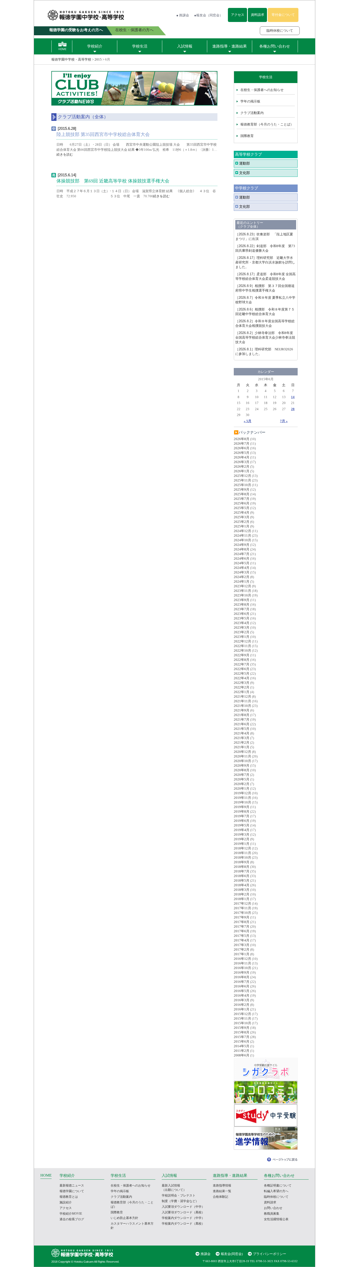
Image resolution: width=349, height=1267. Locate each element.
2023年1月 (241, 637)
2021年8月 (241, 715)
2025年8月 (241, 494)
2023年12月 (242, 586)
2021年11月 (242, 701)
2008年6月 (241, 1055)
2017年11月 (242, 908)
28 (293, 409)
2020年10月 (242, 761)
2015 (98, 59)
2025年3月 (241, 517)
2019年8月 (241, 811)
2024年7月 (241, 554)
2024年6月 (241, 558)
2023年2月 (241, 632)
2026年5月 (241, 453)
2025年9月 (241, 489)
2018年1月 (241, 899)
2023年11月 (242, 591)
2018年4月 (241, 885)
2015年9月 (241, 1028)
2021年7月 (241, 719)
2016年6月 (241, 986)
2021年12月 (242, 696)
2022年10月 (242, 650)
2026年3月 (241, 462)
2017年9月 (241, 917)
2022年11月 (242, 646)
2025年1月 (241, 526)
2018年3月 (241, 890)
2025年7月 (241, 499)
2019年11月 (242, 798)
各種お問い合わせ (274, 46)
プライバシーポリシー (269, 1254)
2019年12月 (242, 793)
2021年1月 (241, 747)
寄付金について (283, 15)
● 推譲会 (182, 15)
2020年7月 (241, 775)
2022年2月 (241, 687)
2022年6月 (241, 669)
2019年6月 (241, 821)
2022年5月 (241, 673)
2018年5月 (241, 880)
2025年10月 (242, 485)
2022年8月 (241, 660)
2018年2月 (241, 894)
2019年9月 (241, 807)
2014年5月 (241, 1046)
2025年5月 (241, 508)
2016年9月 (241, 972)
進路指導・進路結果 (229, 46)
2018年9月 (241, 862)
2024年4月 (241, 568)
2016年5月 (241, 991)
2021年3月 (241, 738)
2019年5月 (241, 825)
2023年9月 (241, 600)
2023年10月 (242, 595)
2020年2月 (241, 784)
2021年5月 (241, 729)
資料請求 (257, 15)
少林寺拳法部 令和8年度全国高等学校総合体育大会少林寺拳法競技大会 (265, 337)
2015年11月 (242, 1018)
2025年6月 (241, 503)
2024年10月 (242, 540)
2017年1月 (241, 954)
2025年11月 (242, 480)
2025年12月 (242, 476)
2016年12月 (242, 959)
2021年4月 (241, 733)
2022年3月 (241, 683)
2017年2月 (241, 949)
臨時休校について (279, 30)
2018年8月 (241, 867)
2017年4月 (241, 940)
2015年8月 (241, 1032)
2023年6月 (241, 614)
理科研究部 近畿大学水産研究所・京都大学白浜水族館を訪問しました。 (265, 262)
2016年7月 (241, 982)
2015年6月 (241, 1041)
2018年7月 (241, 871)
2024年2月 (241, 577)
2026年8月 (241, 439)
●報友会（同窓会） (208, 15)
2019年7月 (241, 816)
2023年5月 (241, 618)
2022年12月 (242, 641)
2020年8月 (241, 770)
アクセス (237, 15)
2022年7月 (241, 664)
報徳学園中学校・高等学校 (71, 59)
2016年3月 (241, 1000)
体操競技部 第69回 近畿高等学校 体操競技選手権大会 (112, 180)
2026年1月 (241, 471)
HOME (46, 1175)
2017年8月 (241, 922)
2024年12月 (242, 531)
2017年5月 (241, 936)
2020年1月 (241, 788)
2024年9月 (241, 545)
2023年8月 (241, 604)
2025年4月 (241, 512)
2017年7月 (241, 926)
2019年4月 (241, 830)
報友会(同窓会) (232, 1254)
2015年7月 (241, 1037)
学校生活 (139, 46)
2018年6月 (241, 876)
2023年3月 (241, 627)
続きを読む (64, 154)
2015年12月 (242, 1014)
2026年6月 (241, 448)
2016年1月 (241, 1009)
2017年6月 (241, 931)
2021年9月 (241, 710)
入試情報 (184, 46)
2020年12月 (242, 752)
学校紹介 (94, 46)
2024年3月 (241, 572)
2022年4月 (241, 678)
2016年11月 (242, 963)
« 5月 (247, 421)
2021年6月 (241, 724)
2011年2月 (241, 1051)
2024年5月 (241, 563)
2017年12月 (242, 903)
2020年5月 (241, 779)
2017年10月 (242, 913)
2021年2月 (241, 742)
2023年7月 (241, 609)
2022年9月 (241, 655)
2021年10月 (242, 706)
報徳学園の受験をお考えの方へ (76, 30)
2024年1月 (241, 581)
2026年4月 (241, 457)
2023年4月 (241, 623)
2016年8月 (241, 977)
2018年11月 (242, 853)
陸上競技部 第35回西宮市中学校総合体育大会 (103, 134)
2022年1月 (241, 692)
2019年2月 (241, 839)
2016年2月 (241, 1005)
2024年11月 (242, 535)
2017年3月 (241, 945)
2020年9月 (241, 765)
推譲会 (206, 1254)
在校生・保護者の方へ (134, 30)
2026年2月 (241, 466)
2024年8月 (241, 549)
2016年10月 (242, 968)
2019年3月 (241, 834)
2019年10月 (242, 802)
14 (293, 397)
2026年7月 (241, 443)
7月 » (284, 421)
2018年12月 (242, 848)
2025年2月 (241, 522)
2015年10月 (242, 1023)
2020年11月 (242, 756)
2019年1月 (241, 844)
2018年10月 (242, 857)
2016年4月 (241, 995)
